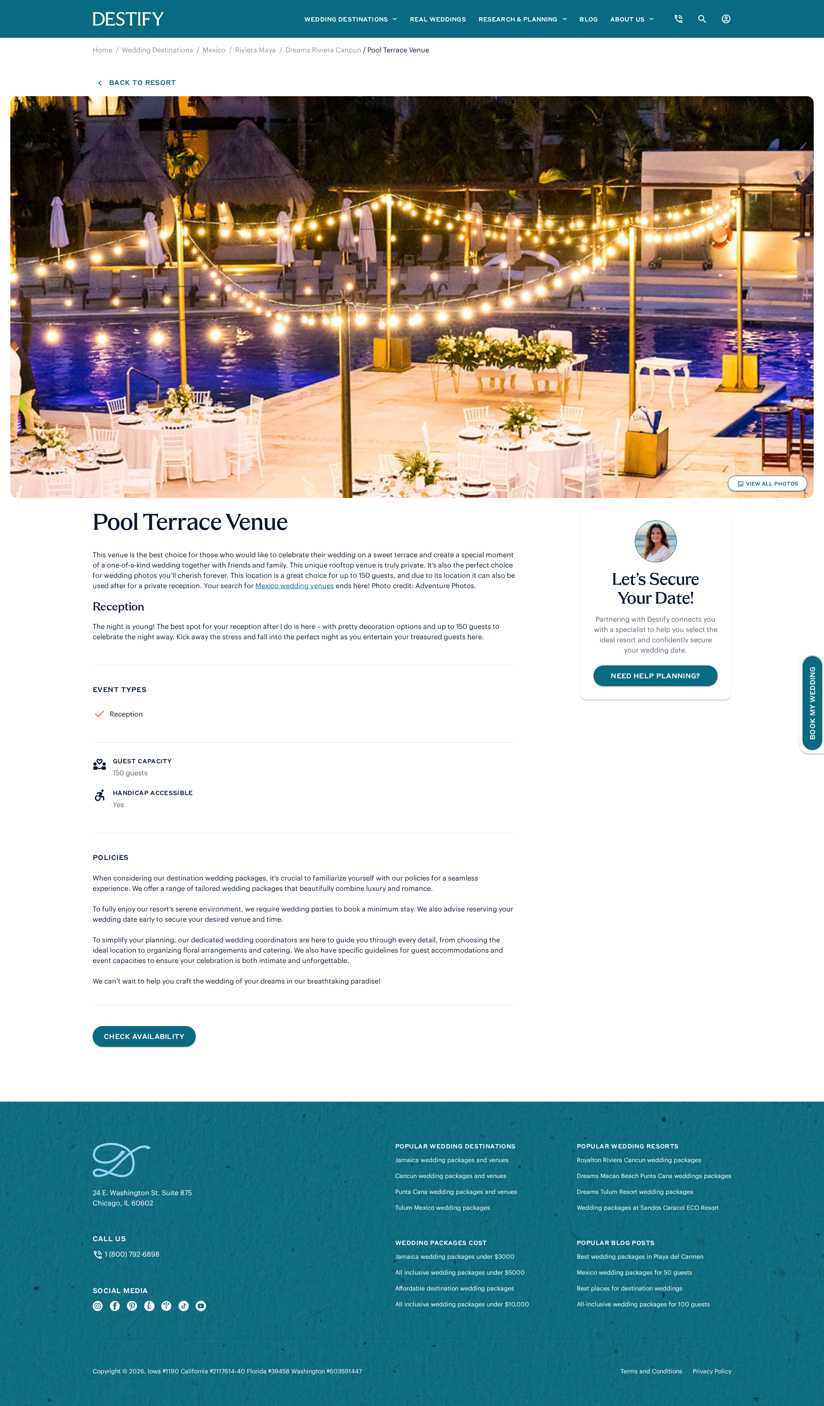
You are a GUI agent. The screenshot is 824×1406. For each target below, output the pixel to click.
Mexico (214, 50)
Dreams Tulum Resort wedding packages (635, 1192)
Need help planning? (655, 675)
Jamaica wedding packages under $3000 (455, 1256)
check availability (144, 1036)
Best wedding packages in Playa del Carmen (640, 1256)
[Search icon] (702, 19)
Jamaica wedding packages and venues (452, 1160)
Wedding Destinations (157, 50)
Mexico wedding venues (294, 585)
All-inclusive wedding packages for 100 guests (643, 1304)
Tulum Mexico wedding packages (442, 1208)
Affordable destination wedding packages (454, 1288)
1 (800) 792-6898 (131, 1254)
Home (102, 50)
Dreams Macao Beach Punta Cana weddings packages (654, 1176)
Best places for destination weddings (629, 1288)
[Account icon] (726, 19)
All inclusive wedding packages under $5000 (460, 1272)
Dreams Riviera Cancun (323, 50)
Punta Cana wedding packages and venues (456, 1192)
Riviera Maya (255, 50)
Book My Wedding (812, 703)
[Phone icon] (678, 19)
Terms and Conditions (651, 1371)
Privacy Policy (712, 1371)
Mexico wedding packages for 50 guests (634, 1272)
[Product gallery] (412, 297)
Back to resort (142, 82)
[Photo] (412, 297)
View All (767, 485)
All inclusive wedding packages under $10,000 (462, 1304)
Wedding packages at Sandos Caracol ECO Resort (648, 1208)
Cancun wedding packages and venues (450, 1176)
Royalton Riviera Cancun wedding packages (639, 1160)
